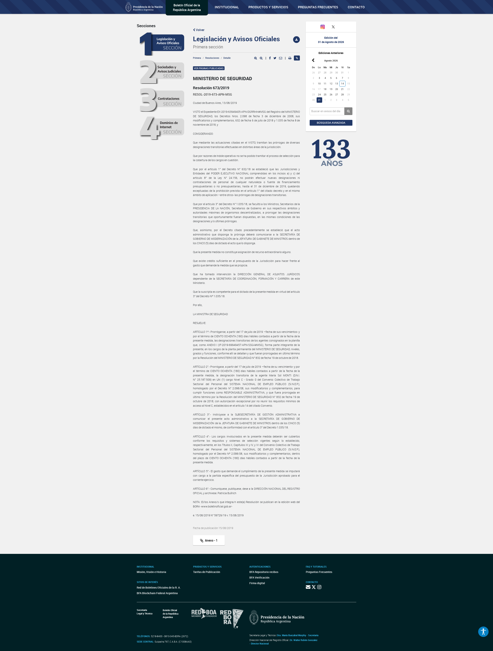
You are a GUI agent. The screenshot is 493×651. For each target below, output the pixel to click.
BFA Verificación (259, 577)
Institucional (227, 7)
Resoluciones (212, 57)
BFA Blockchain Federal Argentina (157, 593)
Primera (197, 57)
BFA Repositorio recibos (263, 572)
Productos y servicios (268, 7)
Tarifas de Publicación (206, 572)
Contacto (356, 7)
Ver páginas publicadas (209, 68)
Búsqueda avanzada (331, 122)
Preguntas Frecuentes (318, 7)
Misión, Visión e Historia (151, 572)
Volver (200, 30)
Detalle (227, 57)
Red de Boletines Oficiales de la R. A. (159, 587)
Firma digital (257, 583)
